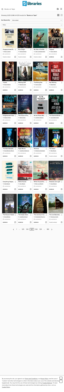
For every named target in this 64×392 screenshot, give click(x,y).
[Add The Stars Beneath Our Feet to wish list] (15, 156)
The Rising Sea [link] (38, 82)
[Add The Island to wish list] (61, 156)
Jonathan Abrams (39, 117)
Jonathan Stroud (23, 217)
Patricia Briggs (23, 51)
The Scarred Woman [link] (55, 115)
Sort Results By (5, 20)
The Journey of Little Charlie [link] (39, 215)
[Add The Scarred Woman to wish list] (61, 123)
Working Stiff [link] (22, 82)
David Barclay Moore (9, 150)
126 (27, 229)
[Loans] (57, 9)
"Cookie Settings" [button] (47, 383)
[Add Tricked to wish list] (15, 90)
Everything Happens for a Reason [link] (8, 182)
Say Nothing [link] (52, 82)
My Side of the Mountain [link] (39, 49)
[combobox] (28, 9)
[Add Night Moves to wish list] (31, 156)
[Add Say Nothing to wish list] (61, 90)
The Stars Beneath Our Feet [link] (8, 148)
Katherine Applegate (40, 150)
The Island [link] (52, 148)
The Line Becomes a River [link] (55, 215)
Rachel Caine (23, 84)
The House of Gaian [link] (8, 215)
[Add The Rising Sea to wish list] (46, 90)
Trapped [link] (51, 49)
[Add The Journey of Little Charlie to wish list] (46, 222)
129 (40, 229)
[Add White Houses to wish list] (31, 189)
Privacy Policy (44, 379)
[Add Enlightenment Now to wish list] (15, 123)
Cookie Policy (6, 387)
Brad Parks (53, 84)
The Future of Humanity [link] (24, 115)
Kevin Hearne (54, 51)
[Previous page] (13, 229)
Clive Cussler (38, 84)
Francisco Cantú (54, 217)
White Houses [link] (22, 182)
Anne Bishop (54, 184)
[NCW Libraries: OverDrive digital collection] (32, 3)
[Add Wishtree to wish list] (46, 156)
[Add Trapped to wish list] (61, 57)
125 (23, 229)
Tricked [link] (5, 82)
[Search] (2, 9)
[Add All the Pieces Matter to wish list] (46, 123)
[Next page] (51, 229)
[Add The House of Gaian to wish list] (15, 222)
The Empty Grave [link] (23, 215)
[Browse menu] (61, 9)
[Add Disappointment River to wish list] (15, 57)
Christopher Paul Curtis (40, 217)
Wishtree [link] (36, 148)
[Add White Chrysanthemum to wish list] (46, 189)
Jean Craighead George (40, 51)
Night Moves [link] (22, 148)
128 (36, 229)
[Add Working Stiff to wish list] (31, 90)
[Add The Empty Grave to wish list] (31, 222)
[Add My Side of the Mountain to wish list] (46, 57)
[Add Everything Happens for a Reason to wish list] (15, 189)
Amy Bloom (22, 184)
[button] (58, 15)
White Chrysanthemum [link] (39, 182)
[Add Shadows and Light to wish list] (61, 189)
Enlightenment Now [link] (8, 115)
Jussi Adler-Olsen (55, 117)
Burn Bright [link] (21, 49)
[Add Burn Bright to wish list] (31, 57)
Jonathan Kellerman (24, 150)
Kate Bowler (7, 184)
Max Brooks (53, 150)
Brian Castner (7, 51)
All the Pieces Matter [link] (39, 115)
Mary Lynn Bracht (39, 184)
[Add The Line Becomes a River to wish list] (61, 222)
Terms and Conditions (31, 379)
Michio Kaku (23, 117)
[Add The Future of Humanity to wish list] (31, 123)
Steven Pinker (7, 117)
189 (48, 229)
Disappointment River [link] (8, 49)
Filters (4, 25)
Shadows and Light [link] (54, 182)
